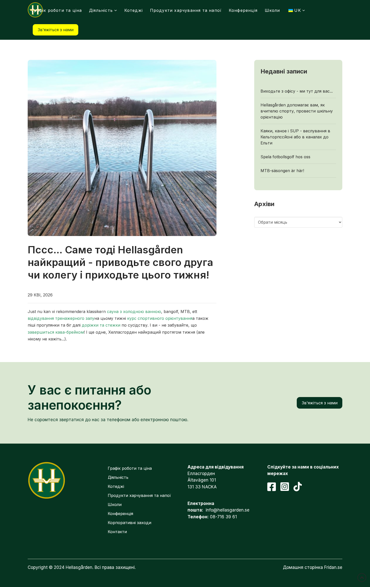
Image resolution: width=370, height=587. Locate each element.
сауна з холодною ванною (134, 311)
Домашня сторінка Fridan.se (312, 567)
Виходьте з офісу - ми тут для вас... (297, 91)
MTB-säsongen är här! (282, 170)
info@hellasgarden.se (227, 510)
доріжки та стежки (101, 325)
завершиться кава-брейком (56, 332)
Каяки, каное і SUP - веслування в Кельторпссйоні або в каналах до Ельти (295, 136)
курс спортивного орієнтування (159, 318)
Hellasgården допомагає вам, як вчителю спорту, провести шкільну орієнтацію (297, 111)
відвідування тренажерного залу (61, 318)
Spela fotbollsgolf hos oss (285, 156)
